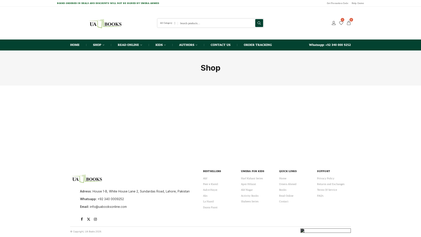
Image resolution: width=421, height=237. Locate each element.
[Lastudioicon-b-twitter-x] (88, 219)
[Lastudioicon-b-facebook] (82, 219)
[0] (341, 23)
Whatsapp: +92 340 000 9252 (330, 45)
